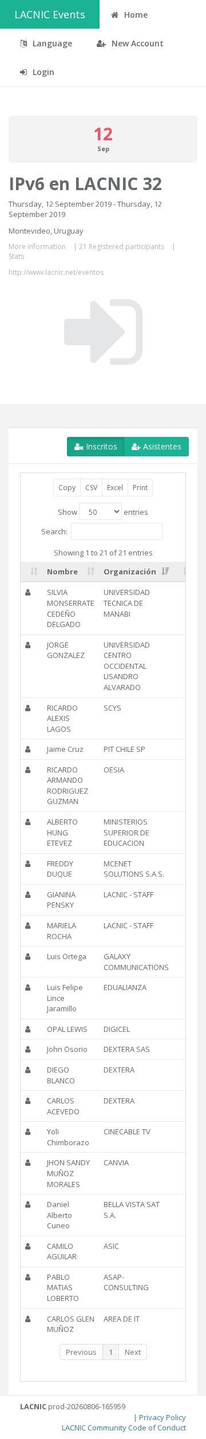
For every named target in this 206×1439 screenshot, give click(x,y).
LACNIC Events (49, 14)
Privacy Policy (162, 1417)
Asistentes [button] (161, 446)
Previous (81, 1352)
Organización (130, 571)
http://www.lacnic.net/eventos (56, 272)
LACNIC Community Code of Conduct (124, 1427)
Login (42, 71)
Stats (16, 256)
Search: (54, 531)
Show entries (103, 512)
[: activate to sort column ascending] (31, 572)
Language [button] (51, 43)
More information (37, 246)
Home (135, 14)
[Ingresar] (103, 332)
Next (133, 1352)
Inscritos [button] (100, 446)
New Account (136, 43)
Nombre (62, 571)
